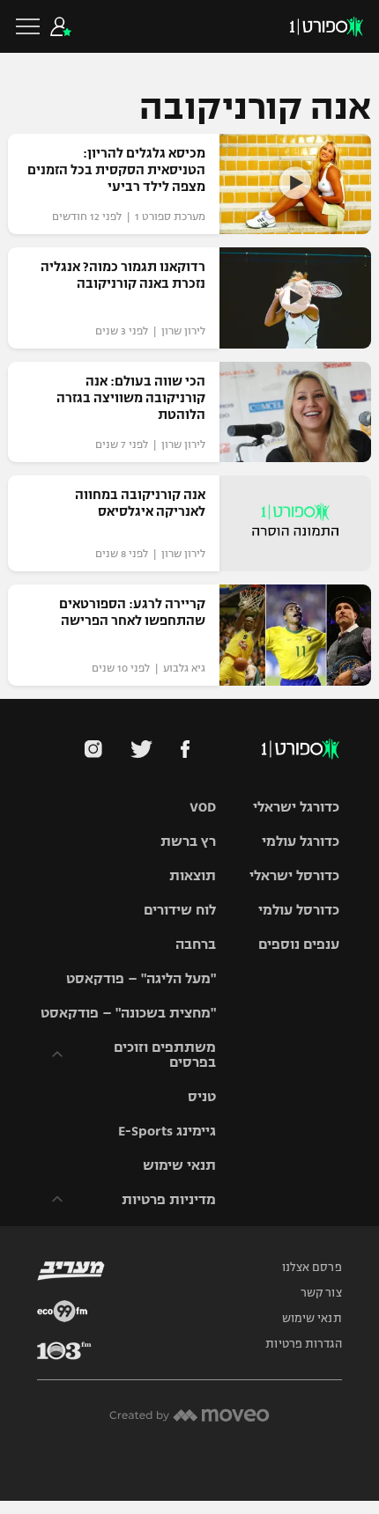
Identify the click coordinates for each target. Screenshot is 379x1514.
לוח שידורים (180, 909)
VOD (203, 806)
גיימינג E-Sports (167, 1130)
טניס (202, 1096)
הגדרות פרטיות (303, 1344)
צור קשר (321, 1293)
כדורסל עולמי (298, 909)
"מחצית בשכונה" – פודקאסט (128, 1012)
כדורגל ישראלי (296, 806)
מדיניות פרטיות (169, 1199)
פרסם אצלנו (312, 1267)
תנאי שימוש (179, 1165)
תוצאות (192, 875)
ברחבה (195, 944)
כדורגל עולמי (300, 841)
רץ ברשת (188, 841)
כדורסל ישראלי (294, 875)
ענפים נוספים (298, 944)
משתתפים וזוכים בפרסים (165, 1054)
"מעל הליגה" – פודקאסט (141, 978)
